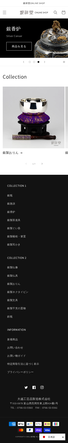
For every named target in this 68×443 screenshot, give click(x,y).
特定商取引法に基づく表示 (23, 363)
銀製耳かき (13, 244)
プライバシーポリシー (20, 372)
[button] (5, 12)
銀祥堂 (33, 437)
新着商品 (12, 339)
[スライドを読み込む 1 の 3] (30, 62)
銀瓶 (10, 195)
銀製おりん (11, 153)
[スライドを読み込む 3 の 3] (38, 62)
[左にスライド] (26, 164)
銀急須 (11, 203)
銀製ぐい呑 (13, 228)
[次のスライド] (45, 62)
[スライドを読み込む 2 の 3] (34, 62)
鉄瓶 (10, 316)
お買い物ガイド (16, 355)
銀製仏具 (12, 275)
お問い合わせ (15, 347)
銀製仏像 (12, 267)
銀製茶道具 (13, 220)
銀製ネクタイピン (17, 292)
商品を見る (19, 46)
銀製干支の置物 (16, 308)
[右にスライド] (42, 164)
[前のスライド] (24, 62)
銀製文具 (12, 300)
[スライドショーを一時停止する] (64, 62)
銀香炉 (11, 212)
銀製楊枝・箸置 (16, 236)
